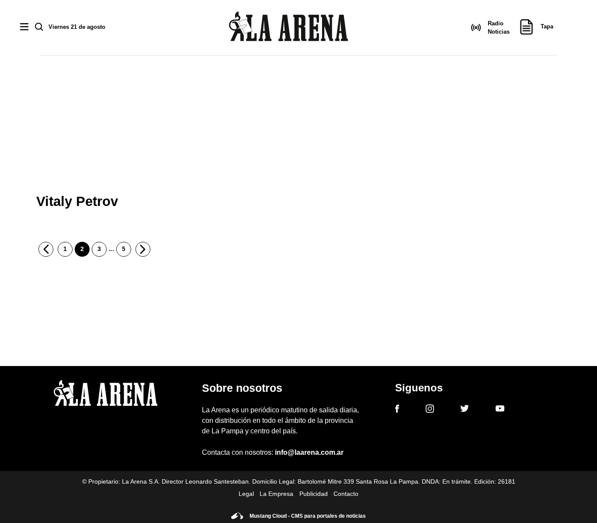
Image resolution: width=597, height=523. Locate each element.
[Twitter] (464, 409)
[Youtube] (500, 409)
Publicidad (313, 493)
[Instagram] (430, 410)
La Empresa (276, 493)
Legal (246, 493)
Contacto (345, 493)
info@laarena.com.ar (309, 452)
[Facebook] (397, 410)
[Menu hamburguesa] (24, 27)
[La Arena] (288, 27)
